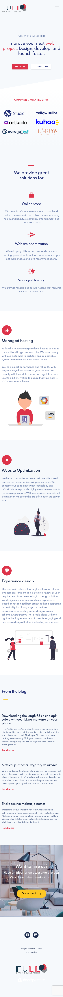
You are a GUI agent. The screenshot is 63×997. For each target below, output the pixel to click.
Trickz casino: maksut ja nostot (23, 804)
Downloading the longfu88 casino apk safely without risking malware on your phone (29, 719)
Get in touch (29, 893)
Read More (8, 750)
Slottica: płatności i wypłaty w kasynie (29, 765)
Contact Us (41, 67)
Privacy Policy (31, 952)
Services (20, 67)
